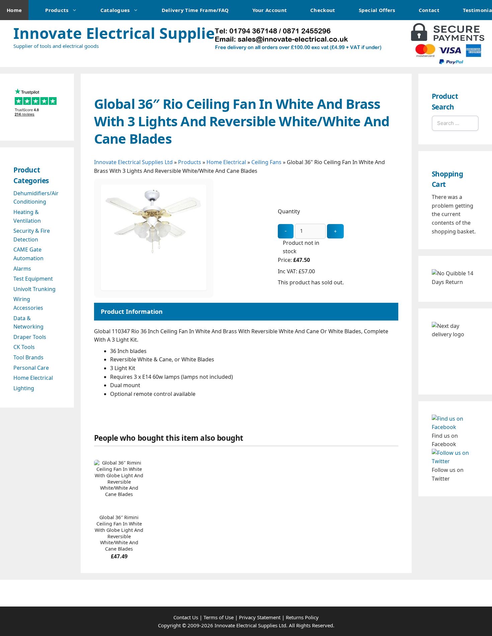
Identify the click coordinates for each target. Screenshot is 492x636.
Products (56, 10)
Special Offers (377, 10)
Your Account (269, 10)
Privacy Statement (259, 617)
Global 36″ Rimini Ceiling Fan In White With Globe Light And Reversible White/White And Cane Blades (119, 533)
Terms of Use (218, 617)
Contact (429, 10)
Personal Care (31, 367)
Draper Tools (29, 337)
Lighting (23, 388)
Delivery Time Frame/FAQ (195, 10)
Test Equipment (33, 278)
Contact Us (185, 617)
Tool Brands (28, 357)
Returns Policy (302, 617)
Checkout (322, 10)
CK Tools (24, 347)
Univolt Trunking (34, 289)
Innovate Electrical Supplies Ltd (132, 33)
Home (14, 10)
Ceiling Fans (266, 162)
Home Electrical (226, 162)
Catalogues (115, 10)
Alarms (22, 268)
